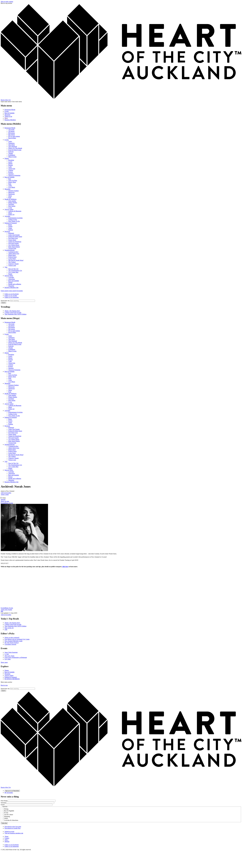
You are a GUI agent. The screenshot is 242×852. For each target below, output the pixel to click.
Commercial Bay (13, 252)
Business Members (10, 120)
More (6, 118)
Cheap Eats (11, 168)
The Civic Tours (9, 656)
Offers (6, 818)
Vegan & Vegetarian (14, 175)
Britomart (11, 233)
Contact (7, 838)
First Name (4, 801)
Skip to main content (7, 1)
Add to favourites (6, 493)
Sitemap (7, 841)
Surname (3, 802)
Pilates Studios (12, 202)
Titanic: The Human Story (12, 311)
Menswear (11, 192)
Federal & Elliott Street (15, 236)
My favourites (9, 792)
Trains (10, 228)
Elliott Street (12, 255)
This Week (11, 145)
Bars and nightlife (13, 281)
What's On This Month (15, 148)
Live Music (11, 187)
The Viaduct (12, 262)
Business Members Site (11, 287)
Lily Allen (8, 659)
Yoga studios (12, 201)
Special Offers (9, 275)
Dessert (10, 165)
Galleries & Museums (14, 211)
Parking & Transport (11, 223)
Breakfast (11, 160)
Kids (9, 197)
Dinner (10, 163)
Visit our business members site (14, 833)
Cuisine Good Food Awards (13, 312)
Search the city (5, 300)
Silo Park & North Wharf (15, 260)
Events (7, 111)
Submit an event (9, 831)
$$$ (2, 611)
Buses (10, 224)
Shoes (10, 196)
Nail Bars (11, 204)
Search (3, 302)
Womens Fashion (13, 190)
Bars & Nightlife (9, 113)
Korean (10, 172)
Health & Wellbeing (10, 199)
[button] (9, 291)
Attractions (11, 279)
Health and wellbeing (14, 284)
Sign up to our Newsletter (12, 791)
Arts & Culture (9, 209)
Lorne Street (12, 258)
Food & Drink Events (14, 150)
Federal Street (12, 257)
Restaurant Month (10, 109)
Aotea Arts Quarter (14, 235)
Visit (6, 267)
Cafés (10, 167)
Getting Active (12, 219)
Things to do (8, 116)
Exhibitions (11, 155)
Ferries (10, 226)
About (6, 836)
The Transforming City (15, 270)
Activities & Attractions (11, 820)
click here (65, 566)
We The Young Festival (12, 642)
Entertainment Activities (15, 218)
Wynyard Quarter (13, 243)
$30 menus (11, 133)
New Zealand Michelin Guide (13, 641)
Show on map (5, 501)
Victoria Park (12, 248)
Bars (9, 179)
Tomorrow (11, 143)
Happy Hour (12, 182)
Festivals (11, 151)
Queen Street (12, 240)
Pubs (9, 184)
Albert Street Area (13, 253)
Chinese (10, 170)
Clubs (10, 185)
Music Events (12, 157)
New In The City (13, 269)
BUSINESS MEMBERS (12, 679)
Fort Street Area (13, 238)
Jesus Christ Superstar (11, 652)
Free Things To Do (14, 221)
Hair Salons (11, 206)
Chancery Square (13, 264)
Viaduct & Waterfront (14, 241)
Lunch (10, 162)
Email (2, 804)
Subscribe (4, 823)
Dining (7, 158)
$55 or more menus (14, 136)
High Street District (14, 247)
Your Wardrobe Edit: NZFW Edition (15, 314)
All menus (11, 131)
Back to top (4, 685)
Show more (4, 662)
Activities (7, 216)
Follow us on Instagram (12, 297)
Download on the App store (13, 826)
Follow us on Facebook (12, 294)
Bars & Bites (12, 138)
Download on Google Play (13, 828)
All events (11, 129)
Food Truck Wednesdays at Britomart (16, 657)
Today (10, 141)
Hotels (10, 274)
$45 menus (11, 134)
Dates (4, 498)
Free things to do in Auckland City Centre (17, 639)
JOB (6, 629)
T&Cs (6, 840)
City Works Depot (13, 245)
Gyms (10, 207)
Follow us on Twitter (11, 295)
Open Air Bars (12, 180)
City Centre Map (13, 272)
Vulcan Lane (12, 265)
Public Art (11, 214)
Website (3, 499)
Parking (10, 230)
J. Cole (7, 654)
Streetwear (11, 194)
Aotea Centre (5, 494)
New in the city (9, 628)
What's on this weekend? (12, 637)
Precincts (7, 231)
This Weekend (12, 146)
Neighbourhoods (10, 250)
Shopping (7, 115)
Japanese (11, 173)
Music (10, 213)
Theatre (10, 153)
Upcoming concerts (10, 644)
